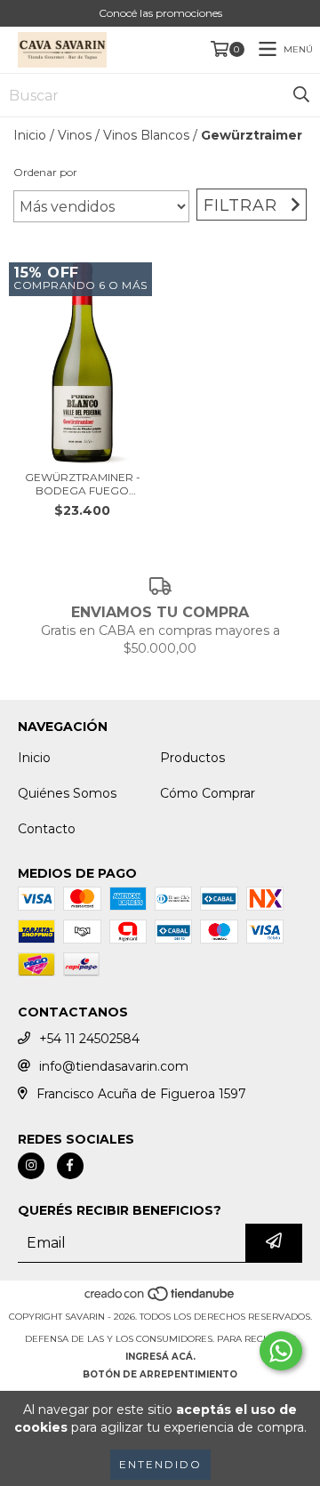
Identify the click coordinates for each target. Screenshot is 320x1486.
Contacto (47, 829)
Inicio (29, 135)
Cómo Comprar (207, 793)
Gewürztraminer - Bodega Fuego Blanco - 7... (82, 483)
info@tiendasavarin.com (113, 1066)
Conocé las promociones (160, 13)
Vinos (75, 135)
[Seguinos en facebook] (70, 1166)
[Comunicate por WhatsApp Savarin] (281, 1350)
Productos (192, 758)
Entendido (160, 1464)
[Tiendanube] (160, 1299)
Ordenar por (45, 172)
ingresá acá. (160, 1356)
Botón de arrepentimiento (160, 1374)
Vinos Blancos (146, 135)
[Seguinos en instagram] (31, 1166)
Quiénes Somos (67, 793)
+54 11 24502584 (89, 1039)
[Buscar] (301, 95)
